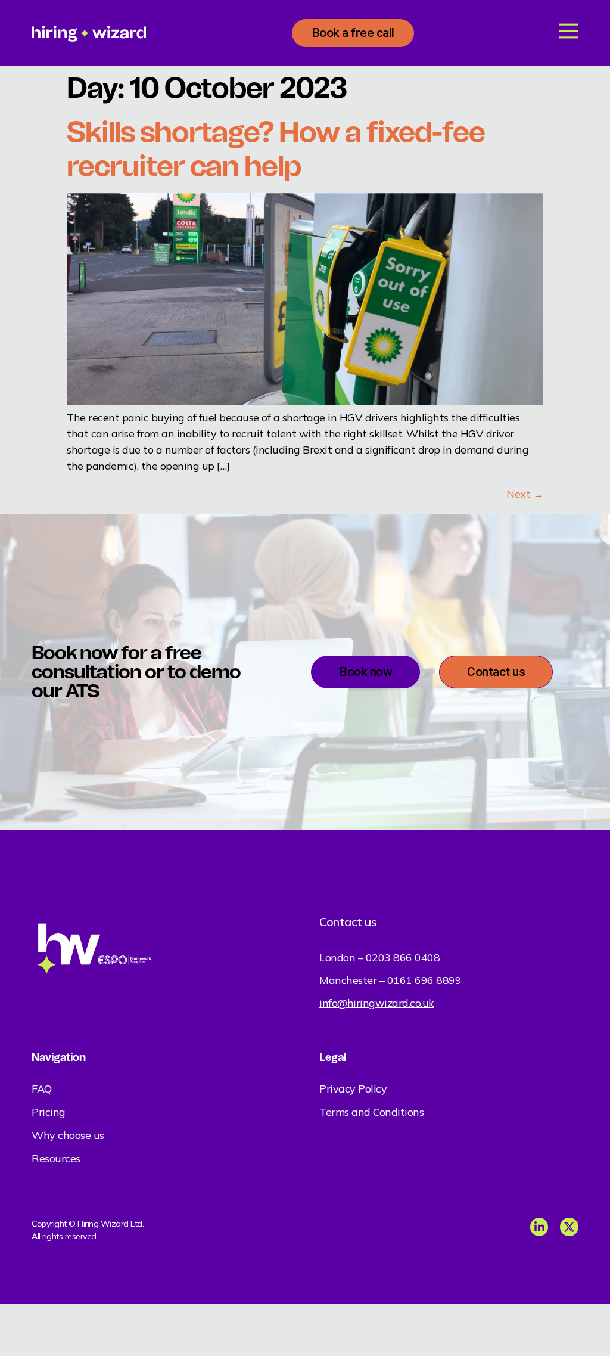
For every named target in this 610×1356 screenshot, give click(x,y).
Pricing (49, 1112)
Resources (56, 1158)
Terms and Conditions (371, 1112)
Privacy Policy (353, 1089)
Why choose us (68, 1135)
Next (524, 494)
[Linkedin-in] (539, 1227)
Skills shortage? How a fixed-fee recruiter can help (276, 149)
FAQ (42, 1089)
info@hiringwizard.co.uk (376, 1003)
